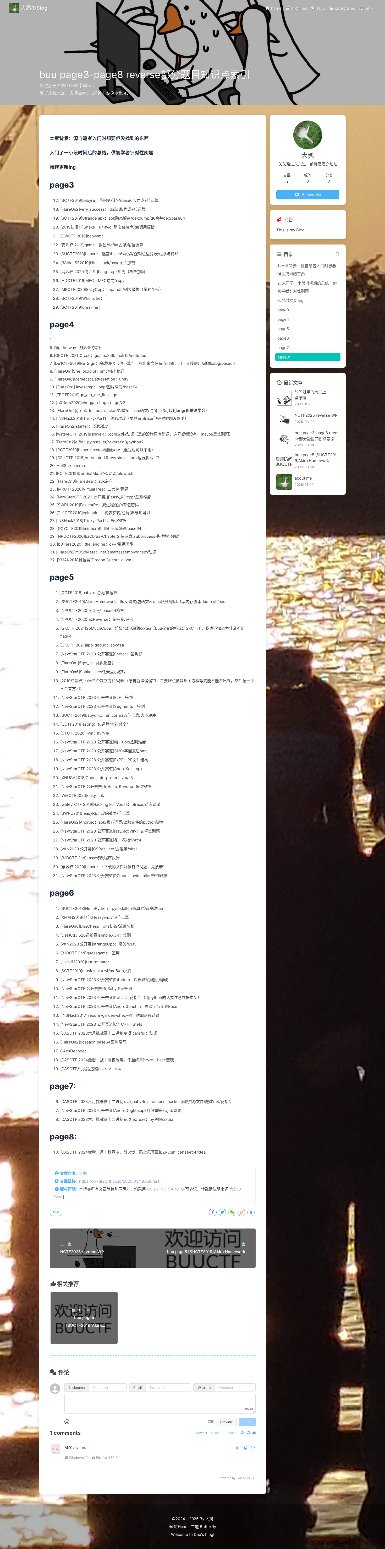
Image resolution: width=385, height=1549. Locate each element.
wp (91, 85)
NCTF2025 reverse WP (316, 415)
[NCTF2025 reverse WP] (284, 419)
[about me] (284, 482)
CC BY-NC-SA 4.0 (163, 1189)
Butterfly (208, 1526)
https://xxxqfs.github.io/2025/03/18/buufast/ (120, 1181)
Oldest (216, 1432)
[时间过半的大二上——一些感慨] (284, 398)
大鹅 (83, 1173)
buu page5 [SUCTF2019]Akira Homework (316, 457)
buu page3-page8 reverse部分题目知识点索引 (317, 436)
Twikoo (241, 1478)
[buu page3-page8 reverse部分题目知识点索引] (284, 439)
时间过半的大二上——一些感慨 (316, 394)
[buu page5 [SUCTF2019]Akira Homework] (284, 461)
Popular (230, 1432)
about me (303, 478)
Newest (201, 1432)
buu (56, 1212)
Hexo (183, 1526)
